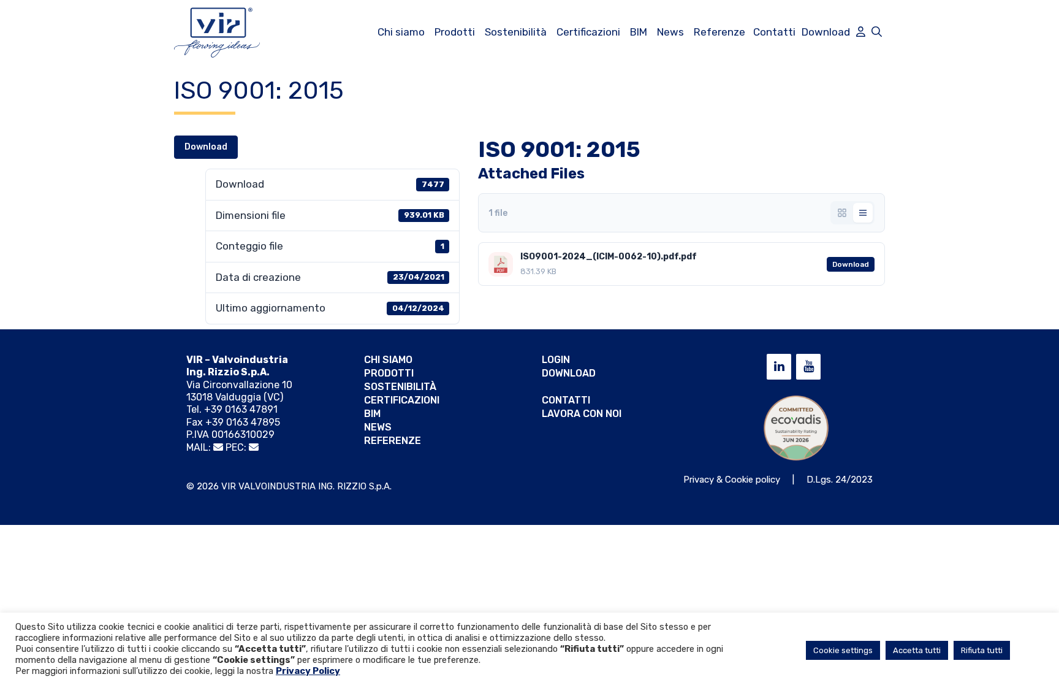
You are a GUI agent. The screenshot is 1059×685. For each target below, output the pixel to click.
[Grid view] (842, 213)
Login (556, 359)
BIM (638, 32)
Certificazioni (588, 32)
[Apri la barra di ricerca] (876, 31)
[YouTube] (808, 367)
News (670, 32)
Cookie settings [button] (843, 650)
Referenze (719, 32)
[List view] (863, 213)
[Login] (860, 31)
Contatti (774, 32)
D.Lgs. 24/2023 (840, 479)
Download (826, 32)
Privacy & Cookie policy (731, 479)
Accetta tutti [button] (917, 650)
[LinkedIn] (779, 367)
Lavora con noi (581, 413)
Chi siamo (401, 32)
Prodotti (455, 32)
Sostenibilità (516, 32)
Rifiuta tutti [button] (982, 650)
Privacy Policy (308, 670)
